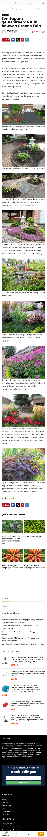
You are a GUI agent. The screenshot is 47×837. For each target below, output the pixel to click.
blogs (9, 9)
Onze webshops (8, 811)
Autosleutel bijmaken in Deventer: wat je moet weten (23, 644)
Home (4, 9)
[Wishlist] (17, 834)
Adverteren (6, 814)
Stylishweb (12, 31)
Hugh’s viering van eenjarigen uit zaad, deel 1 (12, 567)
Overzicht (5, 802)
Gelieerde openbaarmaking (12, 830)
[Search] (43, 3)
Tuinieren (5, 15)
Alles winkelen (7, 805)
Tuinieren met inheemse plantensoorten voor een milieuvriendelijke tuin (12, 539)
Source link (11, 498)
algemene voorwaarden (11, 827)
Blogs (4, 808)
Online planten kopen (33, 536)
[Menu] (2, 3)
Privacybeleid (7, 824)
